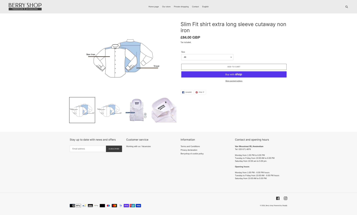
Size (183, 52)
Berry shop (269, 205)
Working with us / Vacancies (138, 146)
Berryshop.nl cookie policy (192, 153)
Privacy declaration (189, 150)
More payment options (233, 81)
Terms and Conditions (190, 146)
